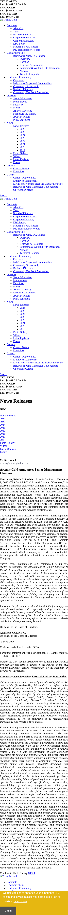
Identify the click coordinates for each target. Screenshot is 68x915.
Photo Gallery (20, 153)
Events (16, 162)
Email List (18, 171)
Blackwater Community (19, 77)
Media (16, 107)
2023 (22, 138)
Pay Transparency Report (26, 49)
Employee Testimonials (25, 180)
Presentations (20, 101)
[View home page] (8, 19)
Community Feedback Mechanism (31, 92)
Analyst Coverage (22, 110)
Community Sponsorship (26, 86)
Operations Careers (23, 189)
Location (24, 61)
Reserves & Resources (31, 65)
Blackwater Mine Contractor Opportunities (35, 186)
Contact (11, 165)
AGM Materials (21, 116)
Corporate (12, 25)
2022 (22, 141)
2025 (22, 131)
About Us (18, 28)
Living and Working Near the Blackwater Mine (38, 183)
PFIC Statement (21, 119)
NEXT (31, 873)
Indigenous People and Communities (32, 83)
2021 (22, 144)
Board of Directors (23, 34)
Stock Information (22, 98)
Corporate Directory (23, 40)
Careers (11, 174)
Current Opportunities (24, 177)
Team (16, 31)
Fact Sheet (18, 104)
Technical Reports (29, 74)
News (10, 122)
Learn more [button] (20, 901)
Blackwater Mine (16, 52)
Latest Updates (21, 159)
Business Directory (23, 89)
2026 (22, 128)
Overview (25, 58)
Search (3, 195)
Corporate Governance (25, 37)
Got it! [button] (8, 910)
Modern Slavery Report (25, 46)
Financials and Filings (24, 113)
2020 (22, 147)
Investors (11, 95)
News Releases (21, 126)
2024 (22, 135)
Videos (16, 156)
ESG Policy (19, 43)
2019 (22, 150)
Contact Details (21, 168)
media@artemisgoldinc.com (14, 463)
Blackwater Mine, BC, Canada (29, 55)
